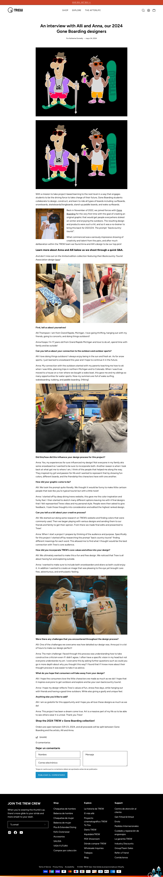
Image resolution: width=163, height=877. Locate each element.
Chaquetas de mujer (63, 818)
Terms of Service (45, 867)
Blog (86, 857)
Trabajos (88, 852)
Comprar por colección (65, 850)
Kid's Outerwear (61, 831)
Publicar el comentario (51, 775)
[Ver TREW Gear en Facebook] (15, 832)
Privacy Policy (58, 867)
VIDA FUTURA (60, 845)
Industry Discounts (124, 843)
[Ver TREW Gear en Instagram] (9, 832)
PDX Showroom (92, 838)
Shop (56, 803)
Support (119, 803)
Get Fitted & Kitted (124, 816)
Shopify (121, 867)
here (57, 259)
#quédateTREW (92, 834)
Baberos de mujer (62, 822)
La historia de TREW (94, 808)
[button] (76, 10)
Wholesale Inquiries (94, 848)
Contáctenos (121, 857)
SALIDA (57, 841)
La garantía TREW (123, 838)
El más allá (89, 813)
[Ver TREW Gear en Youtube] (21, 832)
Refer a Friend (122, 852)
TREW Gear (88, 867)
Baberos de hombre (63, 813)
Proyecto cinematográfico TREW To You (95, 821)
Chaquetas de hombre (64, 808)
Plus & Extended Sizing (64, 827)
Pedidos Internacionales (127, 826)
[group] (81, 2)
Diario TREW (90, 829)
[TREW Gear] (15, 10)
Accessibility (69, 867)
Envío (117, 821)
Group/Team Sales (124, 848)
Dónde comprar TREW (95, 843)
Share (43, 737)
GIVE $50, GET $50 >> (81, 2)
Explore (87, 803)
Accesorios (59, 836)
